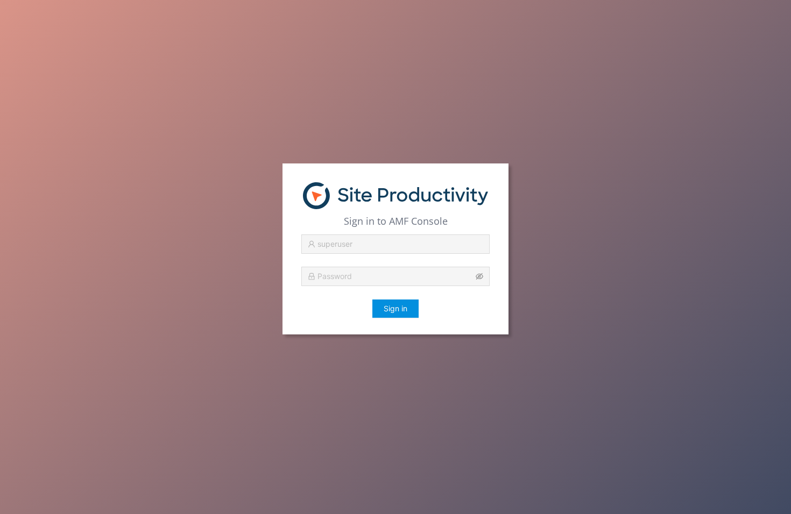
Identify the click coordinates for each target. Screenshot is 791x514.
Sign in (395, 308)
